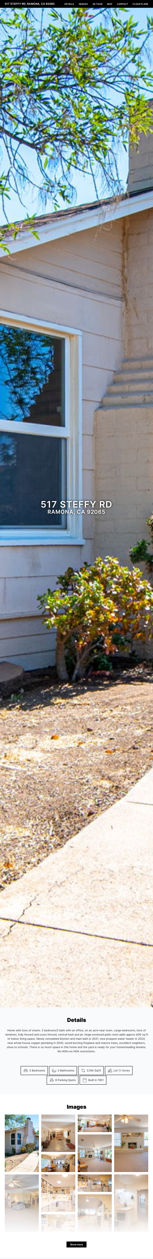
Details (69, 4)
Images (83, 4)
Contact (122, 4)
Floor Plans (140, 4)
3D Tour (97, 4)
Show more (76, 1244)
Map (109, 4)
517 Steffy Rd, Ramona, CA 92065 (30, 3)
